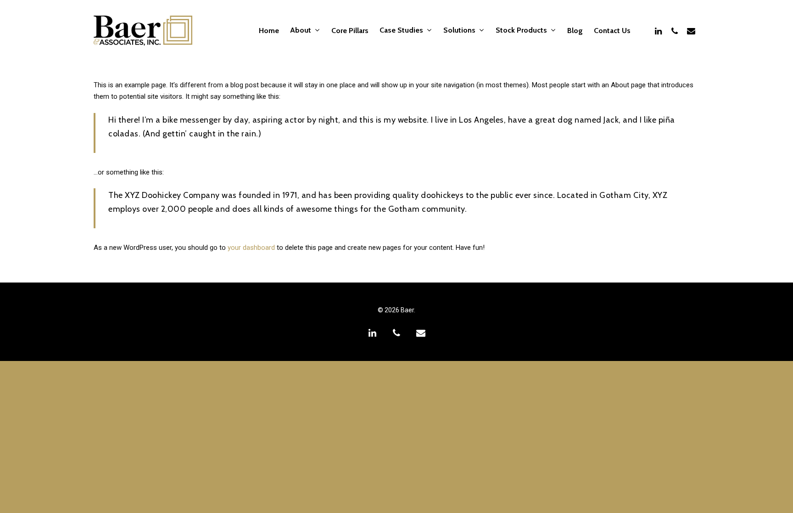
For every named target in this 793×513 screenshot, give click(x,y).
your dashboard (251, 247)
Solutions (459, 30)
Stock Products (521, 30)
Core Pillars (350, 30)
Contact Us (612, 30)
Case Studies (401, 30)
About (300, 30)
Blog (575, 30)
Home (269, 30)
